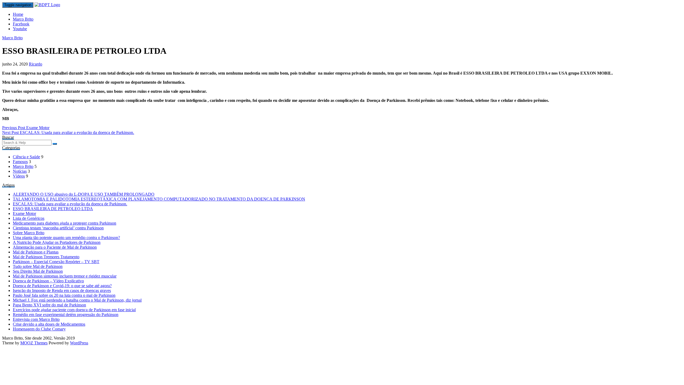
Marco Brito (23, 19)
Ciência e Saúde (26, 157)
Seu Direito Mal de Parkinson (38, 271)
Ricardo (35, 64)
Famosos (20, 161)
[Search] (55, 144)
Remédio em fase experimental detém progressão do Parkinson (65, 314)
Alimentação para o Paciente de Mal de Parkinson (55, 247)
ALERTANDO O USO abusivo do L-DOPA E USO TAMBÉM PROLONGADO (83, 194)
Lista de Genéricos (28, 218)
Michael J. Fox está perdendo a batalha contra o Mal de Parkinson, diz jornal (77, 300)
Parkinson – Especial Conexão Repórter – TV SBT (56, 261)
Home (18, 14)
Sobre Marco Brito (28, 232)
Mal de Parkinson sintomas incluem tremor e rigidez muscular (64, 276)
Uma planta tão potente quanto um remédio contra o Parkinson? (66, 237)
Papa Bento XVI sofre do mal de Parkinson (49, 305)
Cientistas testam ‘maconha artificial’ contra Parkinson (58, 228)
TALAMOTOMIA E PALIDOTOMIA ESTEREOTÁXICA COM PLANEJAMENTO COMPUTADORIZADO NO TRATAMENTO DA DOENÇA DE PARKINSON (159, 199)
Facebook (21, 24)
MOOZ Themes (34, 343)
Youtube (20, 28)
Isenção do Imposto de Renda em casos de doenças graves (62, 290)
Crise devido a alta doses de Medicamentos (49, 324)
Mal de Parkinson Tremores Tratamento (46, 257)
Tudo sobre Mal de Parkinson (38, 266)
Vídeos (19, 176)
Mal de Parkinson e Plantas (36, 252)
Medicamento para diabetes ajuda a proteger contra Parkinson (64, 223)
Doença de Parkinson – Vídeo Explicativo (48, 281)
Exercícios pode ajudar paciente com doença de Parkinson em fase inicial (74, 309)
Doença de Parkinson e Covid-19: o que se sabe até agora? (62, 285)
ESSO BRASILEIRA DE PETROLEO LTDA (53, 208)
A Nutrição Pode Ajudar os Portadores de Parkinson (56, 242)
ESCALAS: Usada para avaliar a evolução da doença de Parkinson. (68, 132)
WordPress (79, 343)
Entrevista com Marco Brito (36, 319)
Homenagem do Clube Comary (39, 329)
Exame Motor (25, 127)
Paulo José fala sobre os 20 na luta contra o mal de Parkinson (64, 295)
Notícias (20, 171)
